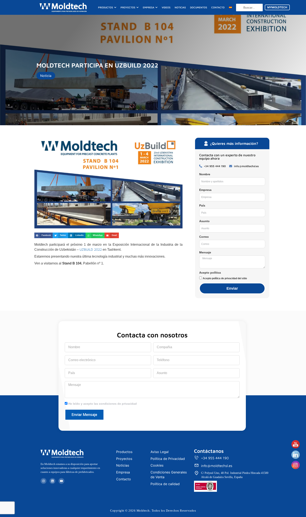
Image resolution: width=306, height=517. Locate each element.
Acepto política (210, 272)
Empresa (205, 190)
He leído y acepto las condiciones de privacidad (102, 403)
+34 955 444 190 (215, 458)
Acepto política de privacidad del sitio (225, 278)
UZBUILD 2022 (91, 249)
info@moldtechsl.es (216, 466)
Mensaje (205, 252)
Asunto (204, 221)
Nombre (204, 174)
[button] (43, 235)
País (202, 205)
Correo (204, 236)
